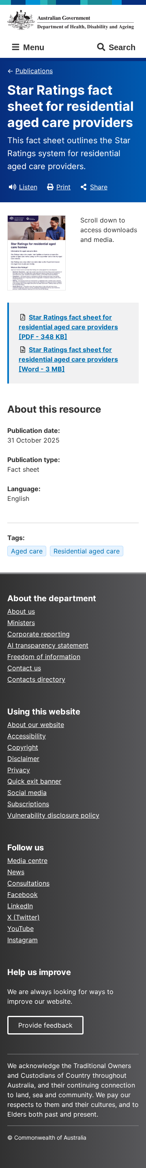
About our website (35, 725)
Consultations (28, 883)
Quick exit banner (34, 781)
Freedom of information (43, 657)
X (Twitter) (23, 917)
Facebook (22, 894)
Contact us (24, 668)
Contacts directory (36, 679)
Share (98, 187)
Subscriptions (28, 804)
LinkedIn (20, 906)
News (15, 872)
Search (122, 47)
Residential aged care (87, 551)
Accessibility (26, 736)
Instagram (22, 940)
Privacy (18, 770)
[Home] (73, 20)
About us (21, 611)
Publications (34, 71)
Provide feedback (45, 1025)
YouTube (20, 928)
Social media (27, 793)
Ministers (21, 623)
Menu (32, 47)
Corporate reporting (38, 634)
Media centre (27, 860)
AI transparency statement (47, 645)
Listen (28, 187)
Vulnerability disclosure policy (53, 815)
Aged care (27, 551)
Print (63, 187)
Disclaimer (23, 759)
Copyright (22, 747)
